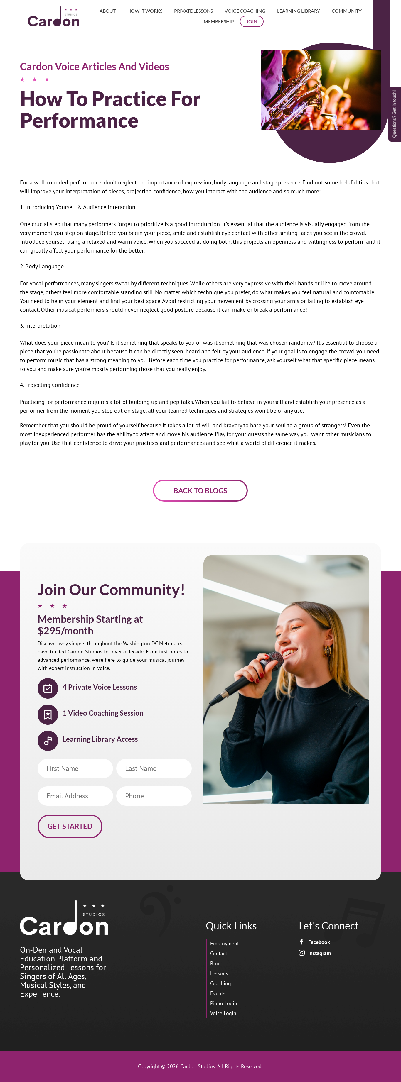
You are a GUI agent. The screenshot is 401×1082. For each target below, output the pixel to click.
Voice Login (223, 1013)
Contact (218, 953)
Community (347, 10)
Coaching (220, 983)
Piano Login (223, 1003)
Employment (224, 943)
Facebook (319, 942)
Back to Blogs (200, 490)
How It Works (144, 10)
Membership (219, 21)
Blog (215, 963)
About (108, 10)
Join (251, 21)
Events (217, 993)
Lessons (219, 973)
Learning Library (298, 10)
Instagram (319, 953)
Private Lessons (193, 10)
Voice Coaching (245, 10)
